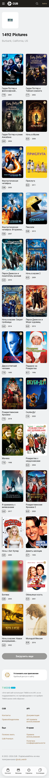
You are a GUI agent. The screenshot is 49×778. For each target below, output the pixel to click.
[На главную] (12, 3)
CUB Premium (7, 739)
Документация (33, 715)
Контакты (6, 715)
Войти (44, 4)
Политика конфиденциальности (36, 742)
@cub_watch (21, 759)
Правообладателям (10, 719)
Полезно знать (8, 735)
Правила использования (33, 736)
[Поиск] (37, 4)
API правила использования (33, 720)
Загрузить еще (24, 656)
